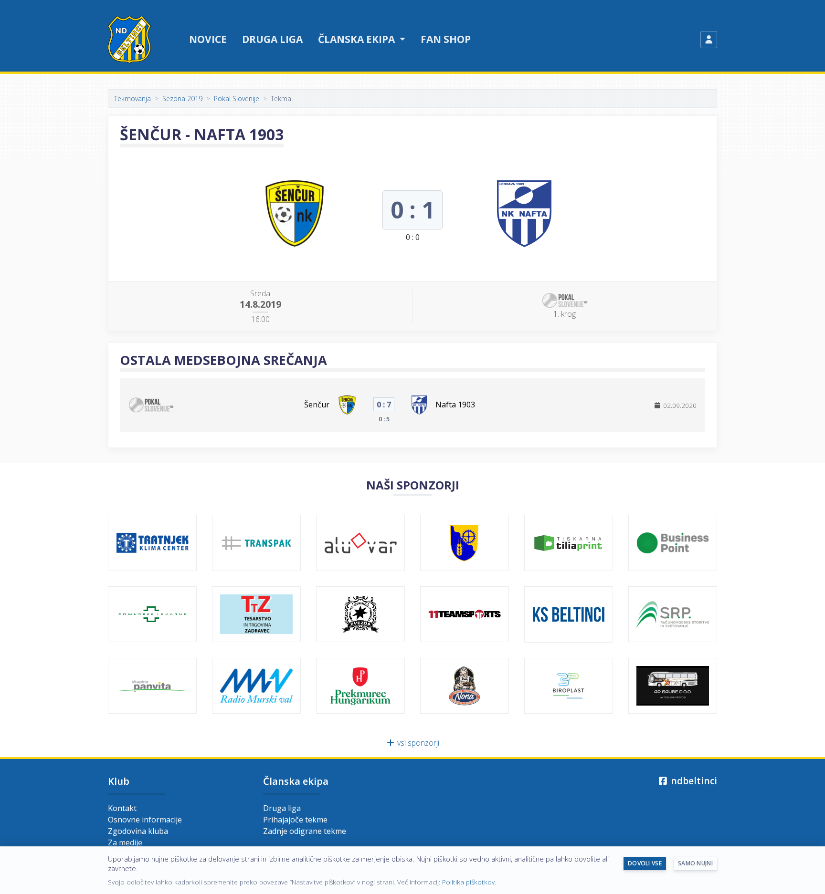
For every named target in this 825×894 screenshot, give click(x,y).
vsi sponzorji (417, 743)
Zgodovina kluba (138, 831)
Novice (208, 39)
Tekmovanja (132, 98)
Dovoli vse (645, 863)
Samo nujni (695, 863)
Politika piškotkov (468, 881)
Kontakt (122, 808)
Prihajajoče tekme (295, 819)
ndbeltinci (692, 780)
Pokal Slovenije (236, 98)
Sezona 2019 (182, 98)
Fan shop (446, 39)
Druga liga (272, 39)
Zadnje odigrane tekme (304, 831)
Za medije (125, 842)
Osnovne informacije (145, 819)
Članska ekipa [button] (357, 39)
